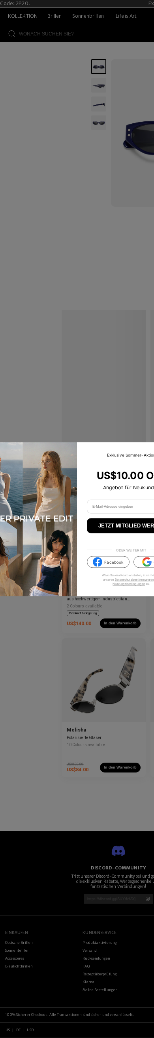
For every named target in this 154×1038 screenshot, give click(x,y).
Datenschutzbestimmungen (134, 579)
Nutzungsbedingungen (129, 584)
